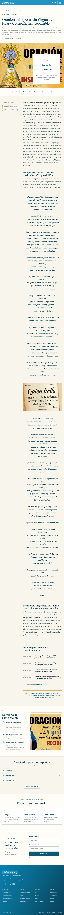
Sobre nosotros (53, 892)
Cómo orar (4, 902)
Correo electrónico (34, 845)
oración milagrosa (45, 160)
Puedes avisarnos (48, 817)
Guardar (51, 92)
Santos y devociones (25, 892)
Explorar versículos (31, 786)
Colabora (52, 899)
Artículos (37, 895)
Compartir (18, 38)
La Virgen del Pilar (29, 612)
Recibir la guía (44, 853)
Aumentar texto (39, 92)
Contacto (52, 902)
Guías (36, 892)
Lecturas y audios (39, 902)
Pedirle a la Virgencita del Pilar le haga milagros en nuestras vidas (11, 110)
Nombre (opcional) (34, 837)
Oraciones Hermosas (11, 11)
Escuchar (16, 92)
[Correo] (13, 884)
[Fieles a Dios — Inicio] (8, 2)
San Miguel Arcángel (25, 899)
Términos (60, 912)
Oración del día (6, 892)
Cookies (54, 912)
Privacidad (48, 912)
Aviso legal (41, 912)
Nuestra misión (53, 895)
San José (22, 895)
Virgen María (23, 902)
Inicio (3, 11)
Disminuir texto (26, 92)
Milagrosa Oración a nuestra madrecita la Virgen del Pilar (10, 105)
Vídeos (36, 899)
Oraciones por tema (7, 895)
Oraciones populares (7, 899)
